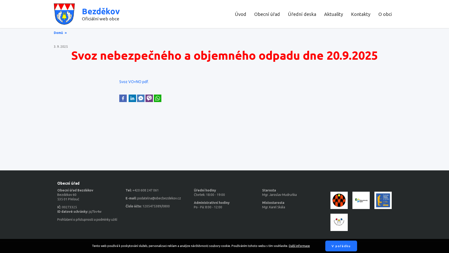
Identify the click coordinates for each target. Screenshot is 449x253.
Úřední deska (302, 14)
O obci (385, 14)
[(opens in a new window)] (123, 98)
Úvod (240, 14)
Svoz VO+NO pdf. (133, 82)
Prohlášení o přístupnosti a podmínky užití (87, 219)
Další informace (299, 245)
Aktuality (333, 14)
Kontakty (360, 14)
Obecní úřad (267, 14)
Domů (58, 33)
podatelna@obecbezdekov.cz (159, 198)
